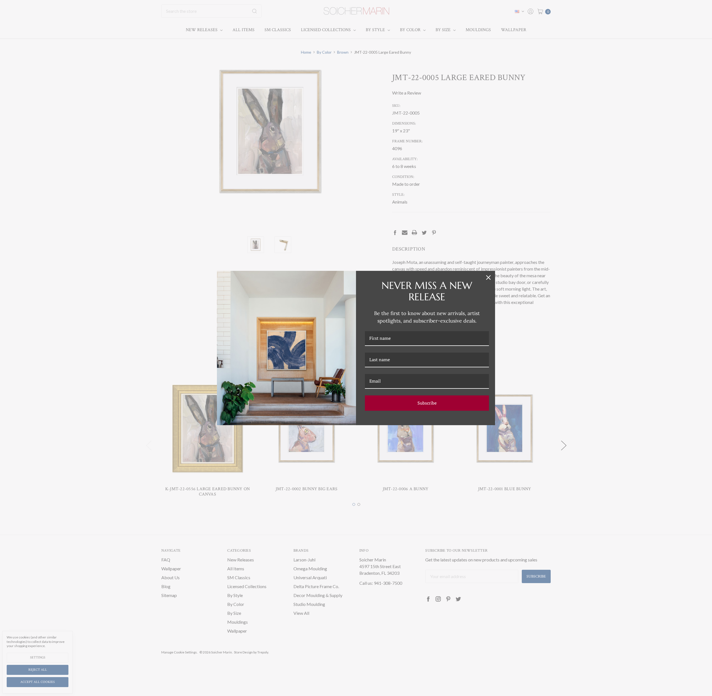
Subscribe (427, 403)
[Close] (488, 277)
